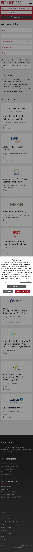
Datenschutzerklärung (26, 282)
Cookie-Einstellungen (16, 286)
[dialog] (16, 276)
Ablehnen (8, 291)
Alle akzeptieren (22, 291)
